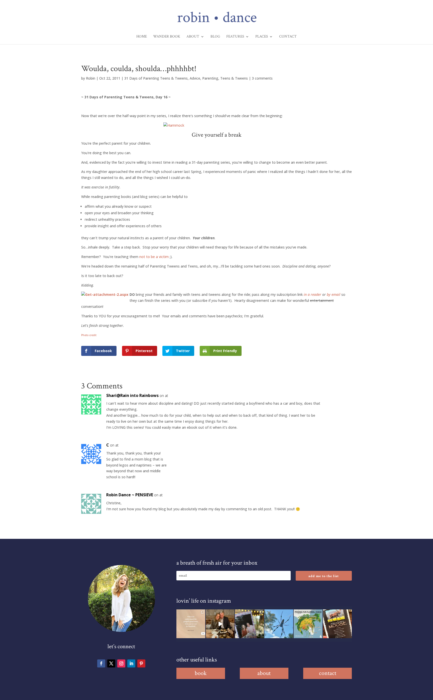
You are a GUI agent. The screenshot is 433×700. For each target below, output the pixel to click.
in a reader (312, 294)
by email (333, 294)
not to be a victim (154, 256)
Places (261, 37)
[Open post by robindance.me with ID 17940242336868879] (308, 623)
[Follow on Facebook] (101, 663)
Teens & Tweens (234, 78)
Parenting (210, 78)
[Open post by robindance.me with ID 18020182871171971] (337, 623)
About (192, 37)
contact (327, 673)
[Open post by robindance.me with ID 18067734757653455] (278, 623)
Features (235, 37)
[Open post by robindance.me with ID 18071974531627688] (190, 623)
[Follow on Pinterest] (141, 663)
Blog (215, 37)
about (264, 673)
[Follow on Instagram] (121, 663)
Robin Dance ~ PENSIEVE (129, 495)
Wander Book (166, 37)
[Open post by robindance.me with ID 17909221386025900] (220, 623)
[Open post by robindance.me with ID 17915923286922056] (249, 623)
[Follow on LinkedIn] (131, 663)
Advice (195, 78)
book (201, 673)
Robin (90, 78)
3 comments (262, 78)
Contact (288, 37)
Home (141, 37)
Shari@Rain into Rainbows (132, 395)
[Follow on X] (111, 663)
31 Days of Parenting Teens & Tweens (156, 78)
